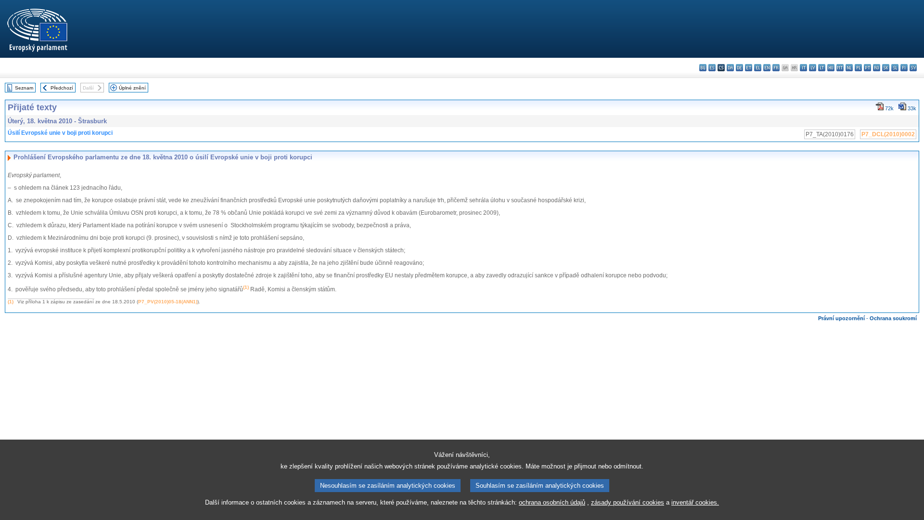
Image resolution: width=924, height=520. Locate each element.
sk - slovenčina (885, 67)
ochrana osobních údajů (552, 502)
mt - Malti (840, 67)
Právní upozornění (841, 318)
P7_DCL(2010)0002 (888, 134)
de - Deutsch (739, 67)
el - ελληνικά (757, 67)
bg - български (702, 67)
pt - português (867, 67)
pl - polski (858, 67)
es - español (712, 67)
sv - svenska (913, 67)
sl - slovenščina (894, 67)
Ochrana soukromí (893, 318)
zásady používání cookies (627, 502)
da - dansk (730, 67)
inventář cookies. (695, 502)
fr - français (776, 67)
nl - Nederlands (849, 67)
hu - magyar (830, 67)
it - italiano (803, 67)
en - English (766, 67)
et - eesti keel (748, 67)
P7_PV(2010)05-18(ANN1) (167, 301)
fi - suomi (904, 67)
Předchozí (62, 88)
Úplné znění (132, 88)
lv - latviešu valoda (812, 67)
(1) (10, 301)
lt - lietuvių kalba (821, 67)
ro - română (876, 67)
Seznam (24, 88)
